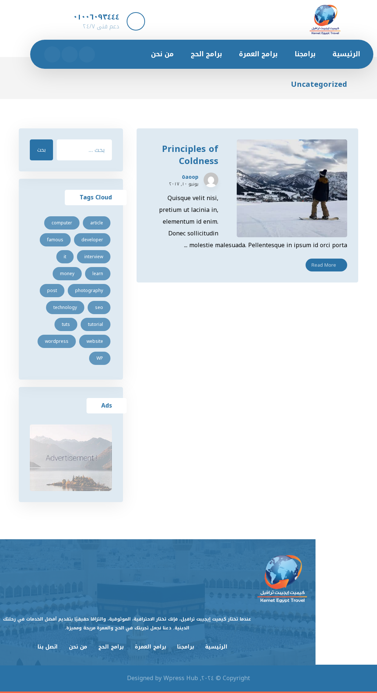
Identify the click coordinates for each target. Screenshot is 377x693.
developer (92, 240)
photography (89, 291)
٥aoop (190, 177)
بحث (41, 150)
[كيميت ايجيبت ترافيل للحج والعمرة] (325, 20)
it (65, 257)
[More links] (128, 54)
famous (55, 240)
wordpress (56, 341)
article (96, 223)
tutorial (95, 324)
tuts (66, 324)
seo (99, 307)
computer (62, 223)
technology (65, 307)
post (52, 291)
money (67, 274)
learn (97, 274)
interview (93, 257)
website (95, 341)
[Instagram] (69, 54)
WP (99, 358)
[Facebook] (87, 54)
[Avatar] (211, 180)
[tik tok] (52, 54)
